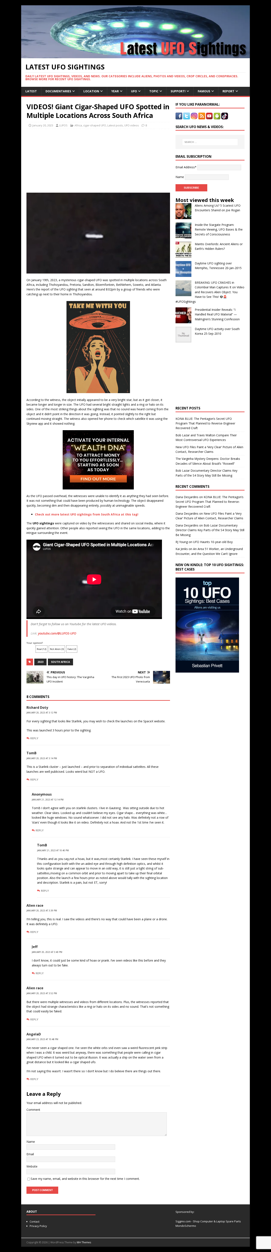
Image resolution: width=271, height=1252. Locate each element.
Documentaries (58, 91)
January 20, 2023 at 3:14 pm (41, 758)
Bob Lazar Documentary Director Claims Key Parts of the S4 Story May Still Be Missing (210, 530)
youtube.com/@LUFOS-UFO (57, 633)
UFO (134, 91)
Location (91, 91)
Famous (204, 91)
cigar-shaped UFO (94, 125)
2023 (40, 662)
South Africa (60, 662)
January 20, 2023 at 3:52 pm (41, 993)
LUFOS (63, 125)
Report (228, 91)
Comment (33, 1110)
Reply (34, 738)
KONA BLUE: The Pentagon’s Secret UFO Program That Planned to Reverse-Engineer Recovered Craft (205, 423)
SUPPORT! (178, 91)
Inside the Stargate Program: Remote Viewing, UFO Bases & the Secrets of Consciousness (219, 229)
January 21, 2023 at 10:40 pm (53, 850)
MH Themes (84, 1242)
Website (31, 1166)
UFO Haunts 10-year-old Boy (213, 542)
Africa (78, 125)
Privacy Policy (38, 1226)
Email (30, 1154)
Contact (34, 1221)
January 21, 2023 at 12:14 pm (48, 799)
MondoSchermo (186, 1226)
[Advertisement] (66, 159)
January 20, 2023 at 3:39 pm (41, 910)
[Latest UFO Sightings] (135, 56)
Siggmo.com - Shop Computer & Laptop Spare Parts (208, 1221)
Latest (31, 91)
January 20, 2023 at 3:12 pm (41, 712)
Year (115, 91)
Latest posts (115, 125)
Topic (153, 91)
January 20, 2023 (42, 125)
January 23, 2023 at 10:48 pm (42, 1039)
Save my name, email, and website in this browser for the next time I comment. (85, 1179)
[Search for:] (210, 142)
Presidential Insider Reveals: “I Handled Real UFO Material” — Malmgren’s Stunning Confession (217, 314)
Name (30, 1142)
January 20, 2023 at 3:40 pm (47, 952)
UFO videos (131, 125)
